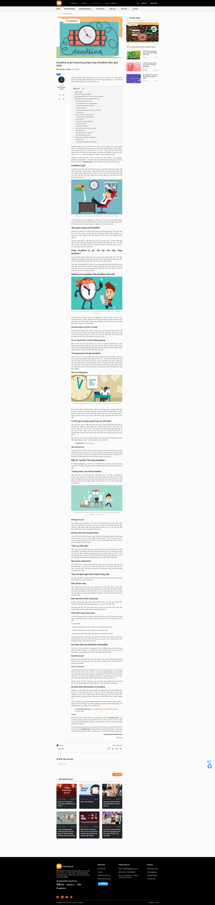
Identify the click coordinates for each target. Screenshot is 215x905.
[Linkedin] (63, 99)
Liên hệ (135, 9)
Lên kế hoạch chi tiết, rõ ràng (84, 101)
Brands (128, 44)
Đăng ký (144, 3)
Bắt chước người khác (82, 126)
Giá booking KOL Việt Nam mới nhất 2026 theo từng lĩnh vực (111, 804)
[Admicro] (61, 888)
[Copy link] (59, 95)
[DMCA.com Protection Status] (104, 884)
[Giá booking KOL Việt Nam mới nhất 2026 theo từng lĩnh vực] (112, 790)
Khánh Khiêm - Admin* (63, 69)
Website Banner (152, 875)
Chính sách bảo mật (104, 875)
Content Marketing (145, 69)
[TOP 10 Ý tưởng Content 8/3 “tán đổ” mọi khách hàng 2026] (133, 66)
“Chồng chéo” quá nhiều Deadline (85, 117)
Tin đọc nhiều (134, 18)
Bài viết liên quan (66, 779)
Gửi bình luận (117, 774)
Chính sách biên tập (87, 802)
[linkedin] (62, 897)
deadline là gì (78, 154)
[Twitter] (59, 99)
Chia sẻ (58, 74)
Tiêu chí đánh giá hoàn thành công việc (85, 128)
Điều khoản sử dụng (104, 879)
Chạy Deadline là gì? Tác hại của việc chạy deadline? (89, 96)
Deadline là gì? (79, 92)
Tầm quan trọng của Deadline (83, 94)
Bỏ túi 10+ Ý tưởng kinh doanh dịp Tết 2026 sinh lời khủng (66, 804)
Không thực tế (80, 119)
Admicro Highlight (111, 3)
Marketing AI (104, 727)
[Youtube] (67, 897)
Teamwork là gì (89, 443)
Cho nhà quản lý (96, 3)
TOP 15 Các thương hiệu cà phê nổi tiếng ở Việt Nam (141, 47)
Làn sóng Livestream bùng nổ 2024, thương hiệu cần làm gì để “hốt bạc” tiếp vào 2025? (111, 832)
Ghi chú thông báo (81, 108)
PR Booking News (153, 869)
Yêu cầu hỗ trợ (80, 112)
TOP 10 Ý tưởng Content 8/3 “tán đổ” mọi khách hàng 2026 (150, 64)
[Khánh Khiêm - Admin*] (61, 80)
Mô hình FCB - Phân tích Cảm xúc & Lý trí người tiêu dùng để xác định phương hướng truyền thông (89, 832)
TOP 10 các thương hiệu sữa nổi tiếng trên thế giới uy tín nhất (150, 53)
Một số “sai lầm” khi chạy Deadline (84, 114)
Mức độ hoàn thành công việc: (84, 133)
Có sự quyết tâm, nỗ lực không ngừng (86, 103)
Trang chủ (59, 13)
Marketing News (69, 9)
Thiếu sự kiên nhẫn (81, 123)
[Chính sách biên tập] (89, 790)
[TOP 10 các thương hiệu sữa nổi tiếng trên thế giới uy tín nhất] (133, 55)
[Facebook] (63, 95)
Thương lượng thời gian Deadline (85, 105)
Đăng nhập (153, 3)
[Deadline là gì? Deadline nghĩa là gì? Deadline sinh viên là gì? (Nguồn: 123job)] (96, 196)
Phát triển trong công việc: (83, 135)
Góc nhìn (124, 9)
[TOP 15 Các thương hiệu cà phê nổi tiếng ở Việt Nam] (142, 32)
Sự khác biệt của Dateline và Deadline (85, 137)
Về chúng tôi (102, 869)
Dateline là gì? (80, 139)
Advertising (145, 80)
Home (58, 9)
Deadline (61, 749)
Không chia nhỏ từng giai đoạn (84, 121)
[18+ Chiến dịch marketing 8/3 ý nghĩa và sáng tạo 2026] (133, 78)
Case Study (100, 9)
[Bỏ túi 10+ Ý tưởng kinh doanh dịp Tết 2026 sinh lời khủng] (66, 790)
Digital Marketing (84, 9)
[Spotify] (71, 897)
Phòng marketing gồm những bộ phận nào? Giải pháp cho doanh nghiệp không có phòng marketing (66, 832)
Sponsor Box (151, 879)
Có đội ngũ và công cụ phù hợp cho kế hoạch (88, 110)
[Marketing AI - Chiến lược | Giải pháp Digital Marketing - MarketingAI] (59, 3)
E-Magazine (74, 3)
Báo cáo (112, 9)
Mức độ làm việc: (80, 130)
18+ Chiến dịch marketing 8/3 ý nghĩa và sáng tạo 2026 (150, 76)
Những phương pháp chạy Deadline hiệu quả (87, 99)
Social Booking (152, 872)
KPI (97, 593)
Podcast (84, 3)
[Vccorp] (61, 884)
